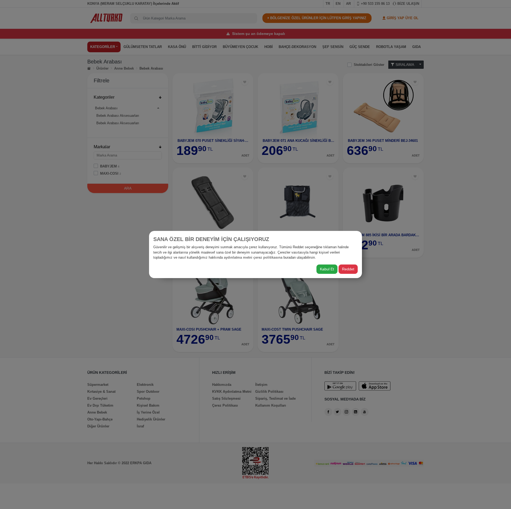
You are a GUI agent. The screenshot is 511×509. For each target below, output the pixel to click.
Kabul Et (327, 269)
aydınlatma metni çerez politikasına (253, 257)
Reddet (348, 269)
